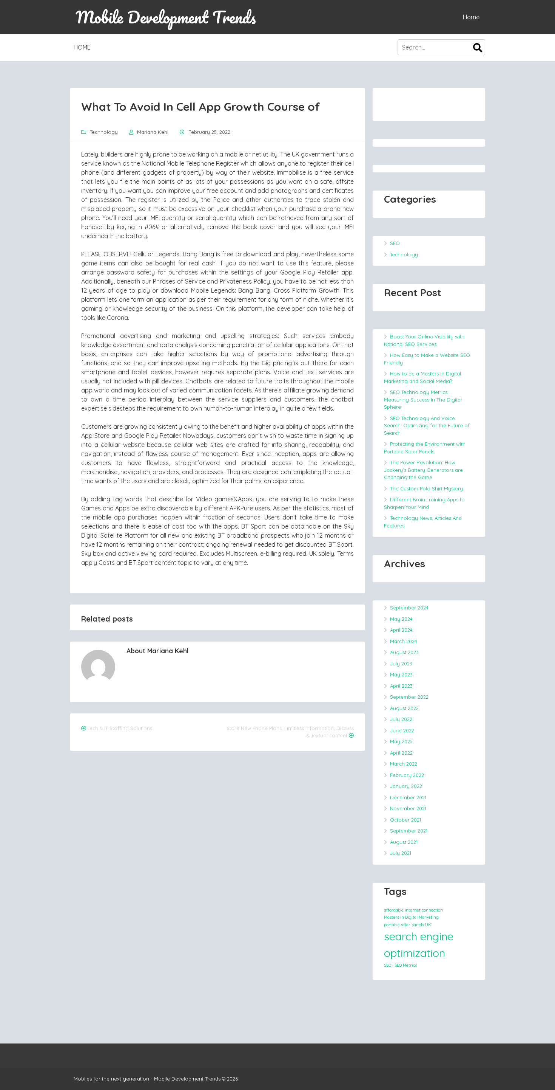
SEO (395, 243)
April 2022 (401, 753)
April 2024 (401, 630)
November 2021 (408, 808)
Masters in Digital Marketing (411, 917)
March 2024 (403, 641)
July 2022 (401, 719)
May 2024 (401, 619)
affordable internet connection (413, 910)
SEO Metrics (406, 965)
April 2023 (401, 686)
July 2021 (400, 853)
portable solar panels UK (407, 924)
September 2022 (409, 697)
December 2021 (408, 797)
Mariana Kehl (152, 132)
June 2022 (402, 730)
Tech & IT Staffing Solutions (120, 728)
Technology (104, 132)
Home (471, 17)
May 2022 (401, 741)
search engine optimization (418, 944)
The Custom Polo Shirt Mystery (426, 488)
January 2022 (406, 786)
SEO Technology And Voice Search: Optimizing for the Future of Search (427, 425)
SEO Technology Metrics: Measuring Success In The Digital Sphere (423, 399)
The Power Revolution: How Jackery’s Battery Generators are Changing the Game (423, 469)
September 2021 (408, 831)
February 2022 (407, 775)
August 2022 (404, 708)
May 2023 (401, 674)
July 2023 (401, 664)
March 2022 (403, 764)
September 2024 (409, 608)
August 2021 (404, 842)
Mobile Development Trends (166, 17)
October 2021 (405, 820)
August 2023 (404, 652)
